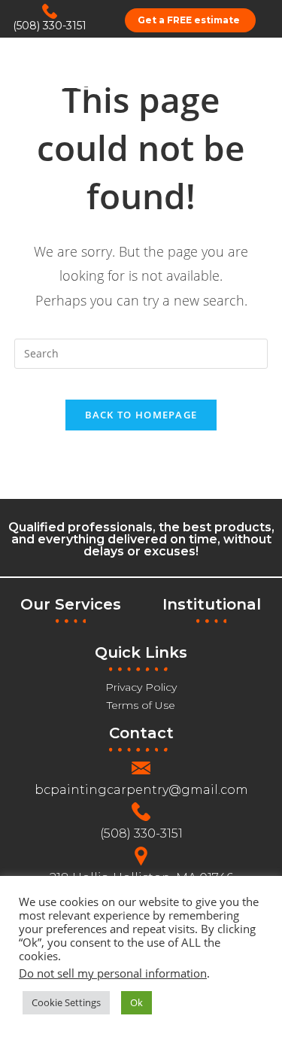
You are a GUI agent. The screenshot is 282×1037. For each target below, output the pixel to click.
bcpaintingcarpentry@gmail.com (141, 790)
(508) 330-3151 (49, 25)
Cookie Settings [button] (66, 1002)
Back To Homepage (141, 414)
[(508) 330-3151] (49, 11)
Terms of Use (141, 705)
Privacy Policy (141, 687)
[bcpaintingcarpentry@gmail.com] (141, 768)
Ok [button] (136, 1002)
